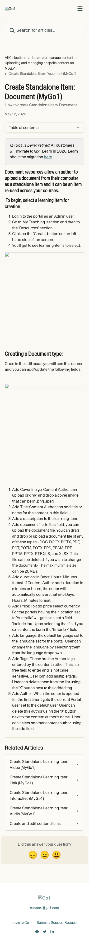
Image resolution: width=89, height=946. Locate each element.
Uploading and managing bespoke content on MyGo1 (39, 65)
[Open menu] (80, 8)
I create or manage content (52, 58)
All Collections (15, 58)
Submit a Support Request (57, 922)
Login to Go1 (21, 922)
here (48, 156)
